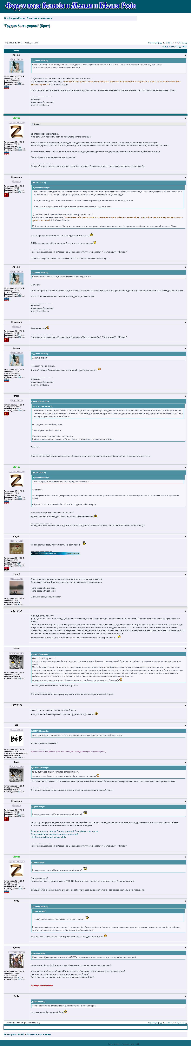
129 (18, 564)
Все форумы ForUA (14, 18)
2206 (20, 150)
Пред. (159, 43)
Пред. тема (168, 46)
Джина (37, 124)
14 (180, 43)
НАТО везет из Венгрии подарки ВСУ (48, 837)
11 (172, 43)
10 (169, 43)
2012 (19, 978)
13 (177, 43)
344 (19, 757)
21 (18, 409)
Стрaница (152, 43)
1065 (20, 411)
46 (19, 604)
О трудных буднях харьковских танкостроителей (54, 834)
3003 (20, 979)
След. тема (181, 46)
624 (19, 678)
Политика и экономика (39, 18)
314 (18, 190)
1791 (19, 148)
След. (184, 43)
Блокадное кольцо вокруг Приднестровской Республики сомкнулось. (65, 831)
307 (19, 84)
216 (19, 566)
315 (19, 192)
